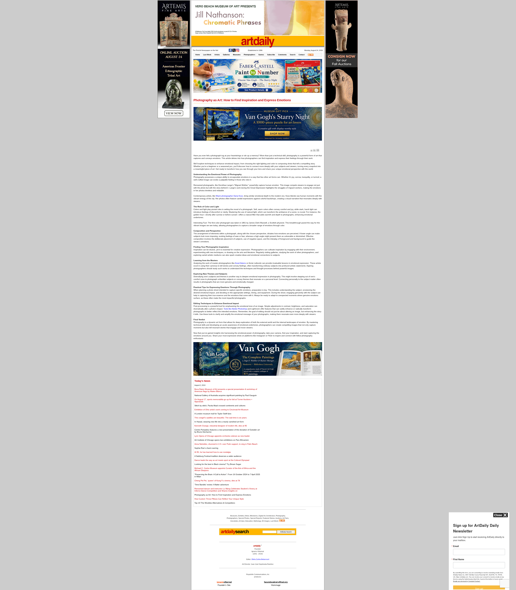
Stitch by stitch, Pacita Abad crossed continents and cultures (219, 405)
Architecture (270, 516)
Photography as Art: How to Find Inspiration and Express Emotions (222, 495)
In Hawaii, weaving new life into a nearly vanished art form (219, 422)
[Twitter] (234, 51)
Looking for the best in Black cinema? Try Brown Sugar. (217, 464)
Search (292, 55)
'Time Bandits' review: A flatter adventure (211, 485)
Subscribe (271, 55)
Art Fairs (285, 518)
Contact (302, 55)
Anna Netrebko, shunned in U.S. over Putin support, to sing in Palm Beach (225, 444)
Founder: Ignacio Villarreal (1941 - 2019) (258, 551)
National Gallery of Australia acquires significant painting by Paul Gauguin (225, 395)
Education (249, 521)
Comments (282, 55)
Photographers (249, 55)
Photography (280, 516)
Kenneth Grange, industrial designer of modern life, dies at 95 (220, 426)
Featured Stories (269, 518)
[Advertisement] (291, 398)
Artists (217, 55)
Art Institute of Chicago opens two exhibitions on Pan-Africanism (221, 440)
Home (197, 55)
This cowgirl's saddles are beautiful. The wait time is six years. (220, 418)
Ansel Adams (240, 263)
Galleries (226, 55)
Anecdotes (234, 521)
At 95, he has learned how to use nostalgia (212, 452)
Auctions (278, 518)
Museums (237, 55)
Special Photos (243, 518)
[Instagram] (237, 51)
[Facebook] (230, 51)
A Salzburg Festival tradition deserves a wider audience (217, 456)
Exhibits (241, 516)
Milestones (254, 516)
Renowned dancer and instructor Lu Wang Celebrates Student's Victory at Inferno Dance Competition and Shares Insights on (225, 490)
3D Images (266, 521)
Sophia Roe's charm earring (206, 448)
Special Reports (256, 518)
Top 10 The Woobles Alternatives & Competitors (214, 503)
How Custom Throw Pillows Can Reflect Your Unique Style (219, 499)
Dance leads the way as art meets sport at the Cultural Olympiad (221, 460)
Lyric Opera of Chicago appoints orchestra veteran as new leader (222, 436)
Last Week (207, 55)
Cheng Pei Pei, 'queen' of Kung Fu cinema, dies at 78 (217, 481)
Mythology (257, 521)
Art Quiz (242, 521)
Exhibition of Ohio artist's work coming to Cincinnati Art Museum (221, 410)
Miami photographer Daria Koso (229, 196)
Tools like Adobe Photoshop (235, 309)
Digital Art (262, 516)
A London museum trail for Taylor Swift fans (212, 414)
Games (261, 55)
